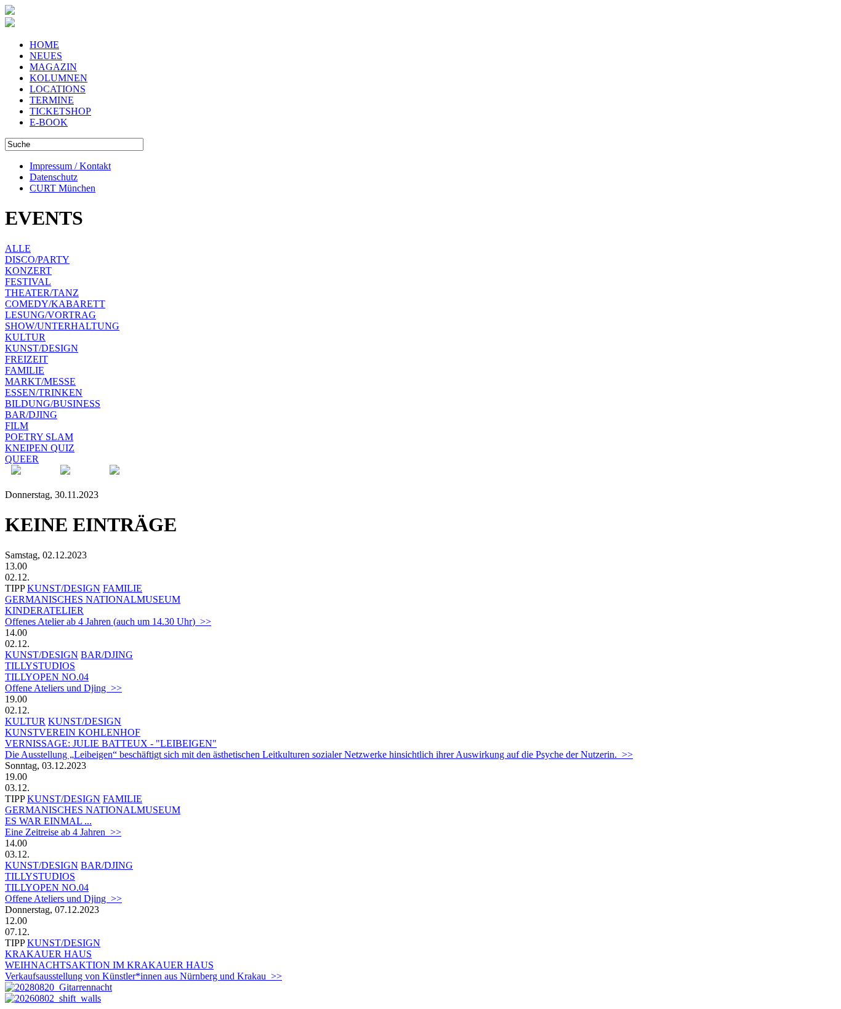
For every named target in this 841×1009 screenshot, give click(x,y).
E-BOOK (49, 122)
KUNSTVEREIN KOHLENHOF (72, 732)
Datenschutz (54, 177)
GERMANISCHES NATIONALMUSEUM (92, 599)
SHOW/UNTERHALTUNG (62, 326)
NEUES (46, 55)
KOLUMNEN (58, 78)
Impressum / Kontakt (70, 166)
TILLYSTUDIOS (40, 666)
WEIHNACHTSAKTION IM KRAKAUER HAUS (109, 965)
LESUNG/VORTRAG (50, 315)
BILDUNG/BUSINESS (52, 403)
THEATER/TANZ (42, 292)
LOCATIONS (58, 89)
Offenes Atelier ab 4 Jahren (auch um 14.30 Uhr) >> (108, 621)
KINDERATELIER (44, 610)
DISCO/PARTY (37, 259)
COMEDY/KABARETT (55, 304)
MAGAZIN (53, 67)
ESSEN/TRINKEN (43, 392)
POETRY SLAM (39, 437)
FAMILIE (24, 370)
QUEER (22, 459)
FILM (16, 425)
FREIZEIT (26, 359)
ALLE (18, 248)
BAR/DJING (31, 414)
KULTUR (25, 337)
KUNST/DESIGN (41, 348)
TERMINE (52, 100)
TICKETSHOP (60, 111)
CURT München (62, 188)
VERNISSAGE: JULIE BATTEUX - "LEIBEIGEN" (111, 743)
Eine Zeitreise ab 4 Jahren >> (63, 832)
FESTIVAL (28, 281)
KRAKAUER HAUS (48, 954)
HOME (44, 44)
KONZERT (28, 270)
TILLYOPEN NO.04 (47, 677)
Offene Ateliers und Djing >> (63, 688)
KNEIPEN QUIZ (39, 448)
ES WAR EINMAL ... (48, 821)
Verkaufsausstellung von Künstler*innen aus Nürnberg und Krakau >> (143, 976)
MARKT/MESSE (40, 381)
